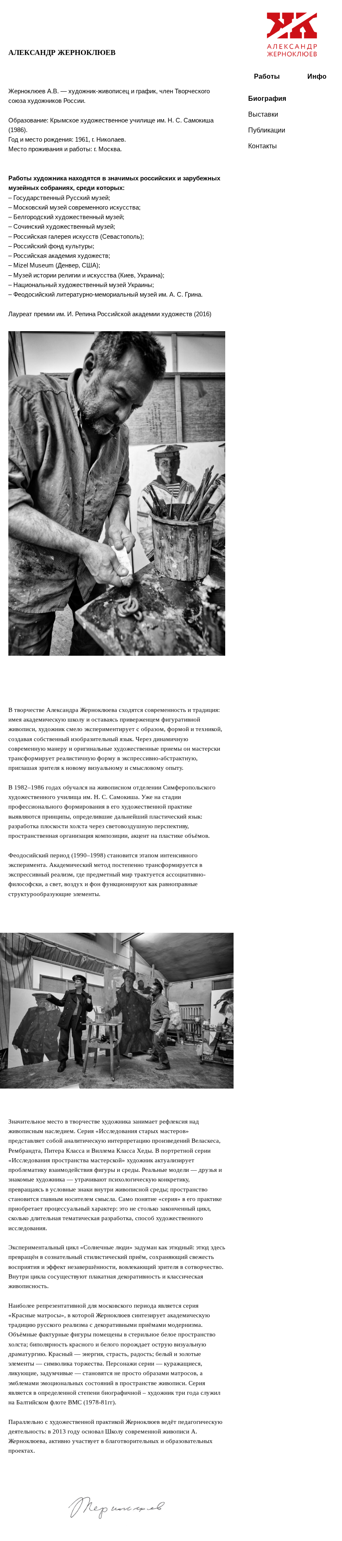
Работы (267, 76)
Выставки (263, 114)
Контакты (262, 146)
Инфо (317, 76)
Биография (267, 98)
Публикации (266, 130)
